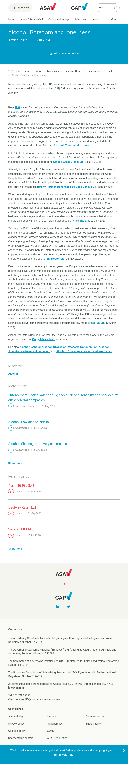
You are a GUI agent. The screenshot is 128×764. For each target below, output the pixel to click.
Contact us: (15, 629)
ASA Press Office (57, 738)
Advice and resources (87, 19)
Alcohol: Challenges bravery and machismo (84, 351)
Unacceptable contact (20, 738)
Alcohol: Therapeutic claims (71, 145)
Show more (15, 463)
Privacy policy (16, 723)
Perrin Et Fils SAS (21, 486)
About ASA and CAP (32, 19)
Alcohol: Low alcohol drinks (28, 422)
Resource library (73, 71)
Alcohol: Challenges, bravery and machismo (40, 444)
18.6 (17, 107)
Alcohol (13, 373)
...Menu (113, 19)
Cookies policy (17, 730)
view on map (17, 687)
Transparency (55, 723)
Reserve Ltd (96, 322)
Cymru (50, 730)
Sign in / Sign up (20, 7)
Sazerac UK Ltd (19, 529)
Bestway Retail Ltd (22, 507)
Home (11, 19)
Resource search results (100, 71)
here (18, 699)
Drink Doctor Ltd (54, 258)
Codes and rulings (59, 19)
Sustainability (94, 723)
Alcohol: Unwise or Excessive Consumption (70, 347)
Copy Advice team (43, 339)
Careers (51, 716)
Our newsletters (95, 716)
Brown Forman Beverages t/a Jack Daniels (65, 186)
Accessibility (16, 716)
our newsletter (63, 754)
